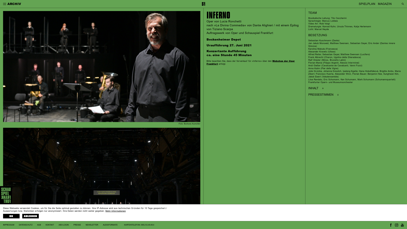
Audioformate (110, 225)
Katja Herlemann (362, 26)
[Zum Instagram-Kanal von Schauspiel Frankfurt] (396, 225)
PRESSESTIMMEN (320, 95)
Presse (77, 225)
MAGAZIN (385, 4)
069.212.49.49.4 (147, 225)
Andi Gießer (314, 65)
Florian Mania (315, 63)
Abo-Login (64, 225)
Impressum (8, 225)
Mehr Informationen (115, 211)
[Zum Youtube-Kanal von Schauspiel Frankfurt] (402, 225)
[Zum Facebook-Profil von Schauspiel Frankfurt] (390, 225)
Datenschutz (25, 225)
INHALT (313, 88)
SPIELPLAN (367, 4)
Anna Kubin (314, 68)
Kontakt (50, 225)
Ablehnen (30, 216)
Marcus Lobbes (330, 21)
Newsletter (92, 225)
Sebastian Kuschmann (319, 40)
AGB (39, 225)
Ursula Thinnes (344, 26)
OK (11, 216)
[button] (4, 4)
